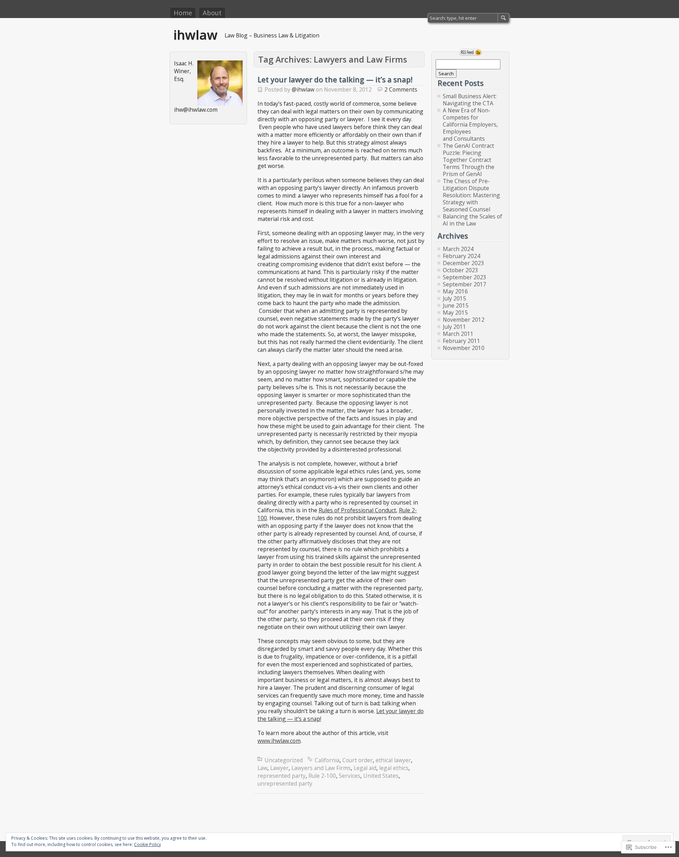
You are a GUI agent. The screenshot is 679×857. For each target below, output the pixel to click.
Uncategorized (284, 760)
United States (381, 776)
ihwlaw (195, 34)
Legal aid (365, 768)
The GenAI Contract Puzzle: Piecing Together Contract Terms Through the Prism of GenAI (468, 160)
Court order (357, 760)
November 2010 (463, 348)
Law (262, 768)
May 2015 (455, 312)
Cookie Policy (147, 844)
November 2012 (463, 319)
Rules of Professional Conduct (357, 510)
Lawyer (279, 768)
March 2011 (458, 334)
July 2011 (454, 327)
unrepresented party (284, 783)
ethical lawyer (393, 760)
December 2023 (463, 263)
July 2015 (454, 298)
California (327, 760)
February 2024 (461, 256)
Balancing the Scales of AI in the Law (472, 219)
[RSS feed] (470, 52)
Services (349, 776)
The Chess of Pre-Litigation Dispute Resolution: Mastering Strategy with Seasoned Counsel (471, 195)
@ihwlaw (303, 89)
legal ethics (393, 768)
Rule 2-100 (322, 776)
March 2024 (458, 249)
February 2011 (461, 341)
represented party (281, 776)
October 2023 (460, 270)
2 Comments (400, 89)
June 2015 (456, 305)
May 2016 (455, 291)
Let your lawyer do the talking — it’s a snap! (334, 79)
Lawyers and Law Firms (321, 768)
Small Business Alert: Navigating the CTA (470, 99)
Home (183, 12)
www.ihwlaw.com (279, 741)
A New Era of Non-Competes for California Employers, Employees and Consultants (470, 124)
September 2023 (464, 277)
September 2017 (464, 284)
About (212, 12)
